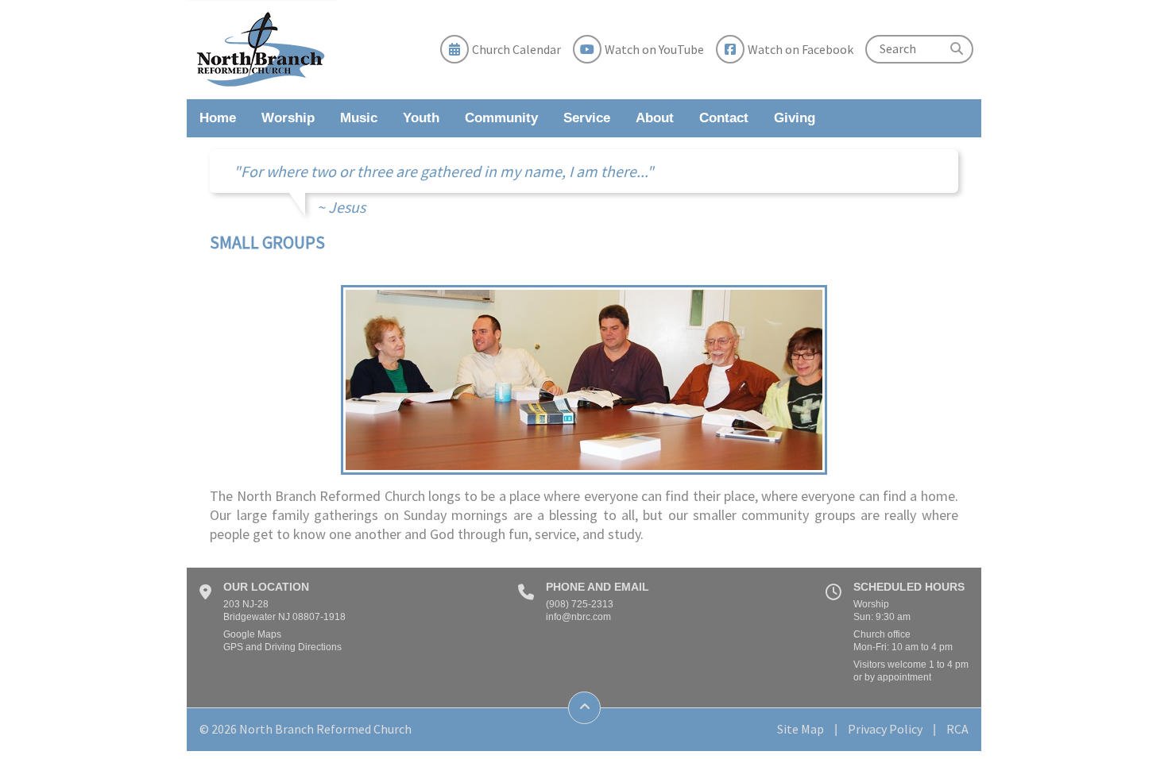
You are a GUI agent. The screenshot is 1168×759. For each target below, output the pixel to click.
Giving (794, 117)
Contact (723, 117)
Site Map (800, 729)
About (655, 117)
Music (358, 117)
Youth (421, 117)
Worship (288, 117)
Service (586, 117)
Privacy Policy (885, 729)
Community (501, 117)
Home (217, 117)
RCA (957, 729)
